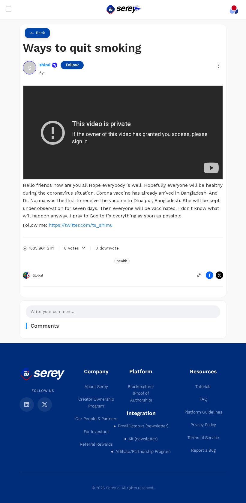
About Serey (96, 386)
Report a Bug (203, 450)
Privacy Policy (203, 424)
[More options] (218, 66)
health (122, 261)
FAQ (203, 399)
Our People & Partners (96, 418)
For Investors (96, 431)
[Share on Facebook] (209, 275)
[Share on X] (219, 275)
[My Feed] (235, 9)
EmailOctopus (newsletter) (143, 426)
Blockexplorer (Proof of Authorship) (141, 393)
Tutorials (203, 386)
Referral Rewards (96, 444)
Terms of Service (203, 437)
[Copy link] (199, 275)
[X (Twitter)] (45, 404)
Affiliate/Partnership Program (143, 451)
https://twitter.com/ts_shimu (80, 225)
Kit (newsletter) (143, 438)
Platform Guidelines (203, 412)
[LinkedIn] (27, 404)
